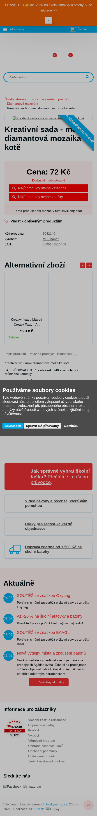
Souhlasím (13, 426)
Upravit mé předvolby (42, 426)
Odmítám (71, 426)
